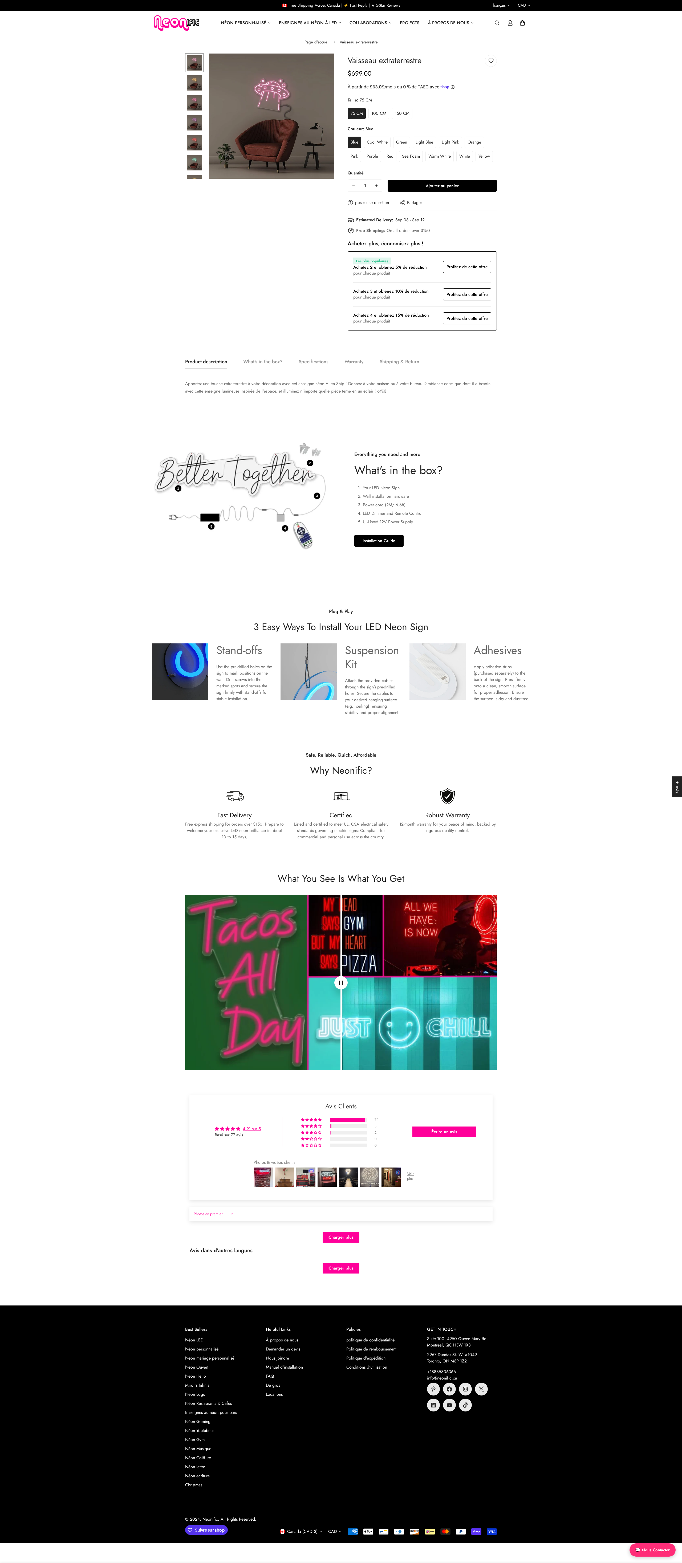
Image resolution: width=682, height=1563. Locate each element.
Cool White (379, 143)
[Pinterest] (433, 1389)
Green (403, 143)
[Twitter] (481, 1389)
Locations (274, 1394)
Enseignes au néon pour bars (211, 1412)
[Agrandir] (323, 65)
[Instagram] (465, 1389)
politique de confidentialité (370, 1340)
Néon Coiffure (198, 1458)
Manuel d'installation (284, 1367)
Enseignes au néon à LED (308, 23)
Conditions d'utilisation (366, 1367)
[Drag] (341, 982)
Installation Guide (379, 541)
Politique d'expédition (365, 1358)
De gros (273, 1385)
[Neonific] (176, 23)
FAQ (270, 1376)
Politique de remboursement (371, 1349)
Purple (374, 157)
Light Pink (452, 143)
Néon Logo (195, 1394)
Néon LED (194, 1340)
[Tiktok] (465, 1405)
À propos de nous (448, 23)
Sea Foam (412, 157)
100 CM (380, 114)
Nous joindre (277, 1358)
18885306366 (443, 1372)
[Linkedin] (433, 1405)
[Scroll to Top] (671, 1534)
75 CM (358, 114)
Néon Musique (198, 1449)
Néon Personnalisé (243, 23)
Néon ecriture (197, 1476)
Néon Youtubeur (199, 1430)
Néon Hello (195, 1376)
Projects (409, 23)
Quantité (356, 173)
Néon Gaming (197, 1421)
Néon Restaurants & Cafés (208, 1403)
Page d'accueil (317, 42)
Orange (476, 143)
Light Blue (426, 143)
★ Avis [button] (677, 787)
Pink (356, 157)
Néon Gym (195, 1440)
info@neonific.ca (442, 1378)
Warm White (441, 157)
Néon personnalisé (201, 1349)
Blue (356, 143)
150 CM (403, 114)
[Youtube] (449, 1405)
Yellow (485, 157)
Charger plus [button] (341, 1237)
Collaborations (368, 23)
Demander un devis (283, 1349)
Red (391, 157)
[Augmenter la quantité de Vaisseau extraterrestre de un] (376, 185)
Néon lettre (195, 1467)
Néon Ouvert (196, 1367)
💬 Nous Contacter (652, 1550)
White (466, 157)
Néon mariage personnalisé (209, 1358)
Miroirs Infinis (197, 1385)
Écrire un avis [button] (444, 1132)
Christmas (193, 1485)
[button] (522, 23)
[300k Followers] (449, 1389)
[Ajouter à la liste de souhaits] (491, 61)
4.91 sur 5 (252, 1129)
